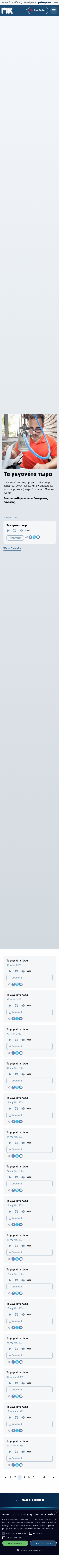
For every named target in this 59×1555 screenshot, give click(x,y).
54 (44, 1477)
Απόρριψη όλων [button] (43, 1543)
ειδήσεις (17, 3)
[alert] (29, 1532)
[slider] (42, 530)
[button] (8, 530)
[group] (21, 530)
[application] (30, 530)
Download (16, 538)
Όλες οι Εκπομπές (33, 1500)
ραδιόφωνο (44, 3)
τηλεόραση (30, 3)
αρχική (6, 3)
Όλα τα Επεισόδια (12, 548)
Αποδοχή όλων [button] (15, 1543)
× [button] (56, 1512)
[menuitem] (27, 11)
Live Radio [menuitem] (39, 10)
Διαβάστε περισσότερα (43, 1528)
